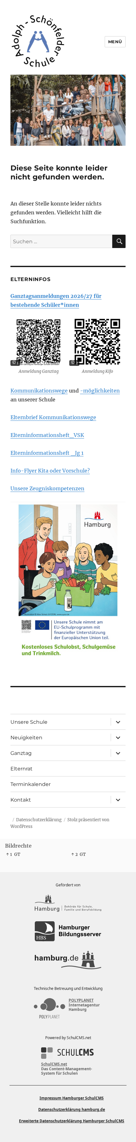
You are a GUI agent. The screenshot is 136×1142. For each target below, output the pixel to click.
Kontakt (20, 800)
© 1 (15, 362)
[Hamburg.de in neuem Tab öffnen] (68, 960)
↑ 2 (74, 854)
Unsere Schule (28, 722)
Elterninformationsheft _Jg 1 (46, 453)
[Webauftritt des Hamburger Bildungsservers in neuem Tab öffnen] (68, 931)
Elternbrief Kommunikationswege (53, 417)
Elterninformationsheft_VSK (47, 435)
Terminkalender (30, 784)
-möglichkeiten (100, 390)
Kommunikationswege (39, 390)
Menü (115, 41)
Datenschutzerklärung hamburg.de (71, 1109)
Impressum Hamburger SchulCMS (72, 1098)
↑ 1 (9, 854)
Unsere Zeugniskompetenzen (47, 488)
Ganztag (21, 753)
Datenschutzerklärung (39, 820)
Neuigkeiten (26, 738)
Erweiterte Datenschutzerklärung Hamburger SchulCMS (71, 1121)
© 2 (74, 362)
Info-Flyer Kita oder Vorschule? (50, 470)
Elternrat (21, 769)
